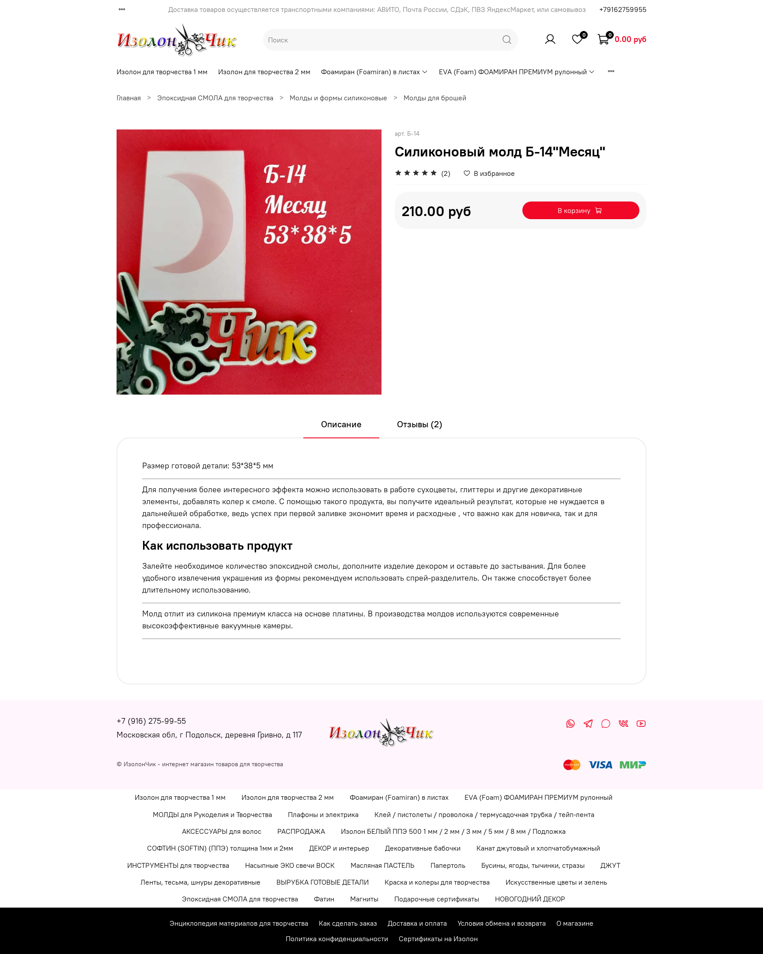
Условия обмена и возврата (501, 923)
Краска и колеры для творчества (437, 882)
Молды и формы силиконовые (338, 97)
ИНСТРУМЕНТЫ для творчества (178, 865)
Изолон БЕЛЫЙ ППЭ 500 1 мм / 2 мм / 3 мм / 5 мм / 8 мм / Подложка (453, 831)
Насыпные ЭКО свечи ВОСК (290, 865)
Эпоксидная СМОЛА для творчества (215, 97)
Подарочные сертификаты (436, 898)
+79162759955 (622, 9)
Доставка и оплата (417, 923)
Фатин (324, 898)
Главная (129, 97)
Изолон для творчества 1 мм (162, 71)
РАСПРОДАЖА (301, 831)
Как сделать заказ (348, 923)
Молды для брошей (435, 97)
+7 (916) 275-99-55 (151, 721)
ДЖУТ (610, 865)
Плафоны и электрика (323, 814)
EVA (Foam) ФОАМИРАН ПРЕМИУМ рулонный (513, 71)
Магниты (364, 898)
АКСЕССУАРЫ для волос (221, 831)
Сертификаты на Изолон (438, 938)
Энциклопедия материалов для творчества (239, 923)
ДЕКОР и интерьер (339, 848)
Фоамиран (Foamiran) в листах (370, 71)
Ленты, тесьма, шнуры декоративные (200, 882)
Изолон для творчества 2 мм (264, 71)
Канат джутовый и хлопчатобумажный (538, 848)
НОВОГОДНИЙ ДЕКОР (530, 898)
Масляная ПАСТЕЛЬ (383, 865)
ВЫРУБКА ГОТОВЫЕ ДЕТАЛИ (322, 882)
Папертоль (448, 865)
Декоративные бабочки (423, 848)
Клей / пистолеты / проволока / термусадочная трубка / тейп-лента (484, 814)
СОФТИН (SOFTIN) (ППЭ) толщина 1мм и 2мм (220, 848)
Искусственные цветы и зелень (556, 882)
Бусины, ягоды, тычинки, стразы (533, 865)
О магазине (574, 923)
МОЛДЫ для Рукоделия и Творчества (212, 814)
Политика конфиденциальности (337, 938)
